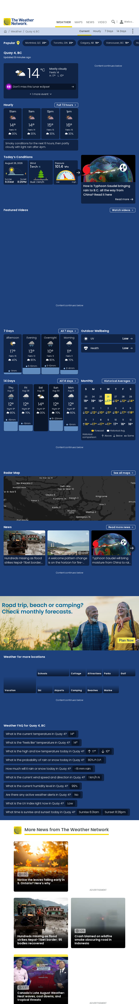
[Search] (113, 22)
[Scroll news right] (132, 548)
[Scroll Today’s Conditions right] (78, 172)
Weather (16, 31)
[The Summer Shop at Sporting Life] (128, 685)
